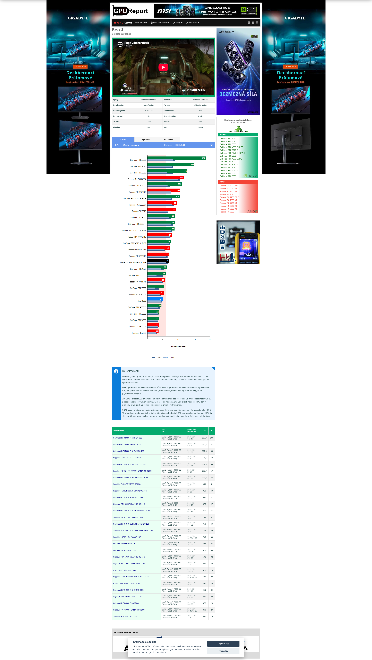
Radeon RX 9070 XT (228, 189)
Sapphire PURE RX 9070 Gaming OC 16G (130, 491)
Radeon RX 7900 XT (228, 191)
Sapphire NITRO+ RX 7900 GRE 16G (128, 517)
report (124, 22)
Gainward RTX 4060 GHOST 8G (126, 603)
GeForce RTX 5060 (228, 167)
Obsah (141, 22)
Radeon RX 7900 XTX (229, 186)
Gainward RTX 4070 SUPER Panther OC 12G (131, 524)
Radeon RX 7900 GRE (229, 197)
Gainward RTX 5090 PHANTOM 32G (127, 438)
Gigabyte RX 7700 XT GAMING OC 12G (129, 564)
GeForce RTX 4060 (228, 173)
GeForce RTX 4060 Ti (229, 170)
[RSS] (249, 23)
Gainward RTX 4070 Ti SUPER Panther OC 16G (132, 511)
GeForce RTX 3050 (228, 176)
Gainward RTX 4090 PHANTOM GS (127, 445)
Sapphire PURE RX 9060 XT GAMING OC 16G (131, 577)
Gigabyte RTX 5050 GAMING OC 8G (127, 597)
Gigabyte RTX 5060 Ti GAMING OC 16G (129, 557)
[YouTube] (257, 23)
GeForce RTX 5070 (228, 156)
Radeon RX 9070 (227, 194)
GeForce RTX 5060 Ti (229, 165)
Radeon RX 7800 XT (228, 200)
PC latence (168, 139)
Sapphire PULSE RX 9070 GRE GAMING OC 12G (133, 531)
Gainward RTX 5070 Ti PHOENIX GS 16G (129, 464)
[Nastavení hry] (211, 145)
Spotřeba (146, 139)
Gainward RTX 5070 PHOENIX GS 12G (128, 497)
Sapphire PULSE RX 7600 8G (125, 616)
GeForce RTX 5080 (228, 144)
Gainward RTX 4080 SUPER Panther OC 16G (131, 478)
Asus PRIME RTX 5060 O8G (124, 570)
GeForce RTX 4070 (228, 162)
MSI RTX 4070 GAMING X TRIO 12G (127, 550)
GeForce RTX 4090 (228, 141)
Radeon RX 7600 (227, 212)
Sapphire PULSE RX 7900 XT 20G (127, 484)
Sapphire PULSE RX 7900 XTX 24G (127, 458)
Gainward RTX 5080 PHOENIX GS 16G (128, 451)
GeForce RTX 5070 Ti (229, 150)
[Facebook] (253, 23)
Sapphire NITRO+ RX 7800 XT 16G (127, 537)
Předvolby (223, 651)
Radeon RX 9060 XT (228, 206)
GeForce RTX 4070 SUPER (231, 159)
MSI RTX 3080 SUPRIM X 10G (125, 544)
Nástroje (193, 22)
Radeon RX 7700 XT (228, 203)
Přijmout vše (223, 643)
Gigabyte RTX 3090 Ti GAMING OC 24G (129, 504)
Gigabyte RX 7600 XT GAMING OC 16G (129, 610)
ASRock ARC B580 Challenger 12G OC (128, 583)
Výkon (123, 139)
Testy (177, 22)
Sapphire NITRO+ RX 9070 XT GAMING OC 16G (132, 471)
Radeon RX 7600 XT (228, 209)
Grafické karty (160, 22)
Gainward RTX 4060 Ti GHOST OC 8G (128, 590)
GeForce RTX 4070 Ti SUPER (232, 153)
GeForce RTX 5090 (228, 138)
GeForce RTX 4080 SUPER (231, 147)
